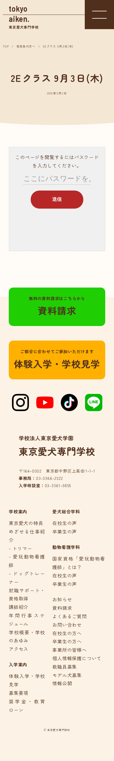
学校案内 (18, 511)
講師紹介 (18, 606)
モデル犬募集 (67, 675)
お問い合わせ (67, 624)
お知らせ (62, 599)
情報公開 (62, 683)
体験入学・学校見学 (57, 359)
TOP (6, 46)
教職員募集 (64, 666)
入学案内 (18, 664)
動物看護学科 (66, 547)
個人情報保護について (76, 658)
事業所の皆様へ (69, 649)
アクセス (18, 648)
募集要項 (18, 692)
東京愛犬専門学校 (24, 16)
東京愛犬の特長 (26, 522)
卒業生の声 (64, 531)
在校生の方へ (25, 46)
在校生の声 (64, 522)
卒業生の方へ (67, 641)
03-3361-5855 (58, 485)
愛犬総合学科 (66, 511)
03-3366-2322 (49, 478)
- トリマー (20, 548)
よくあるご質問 (69, 616)
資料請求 (57, 306)
